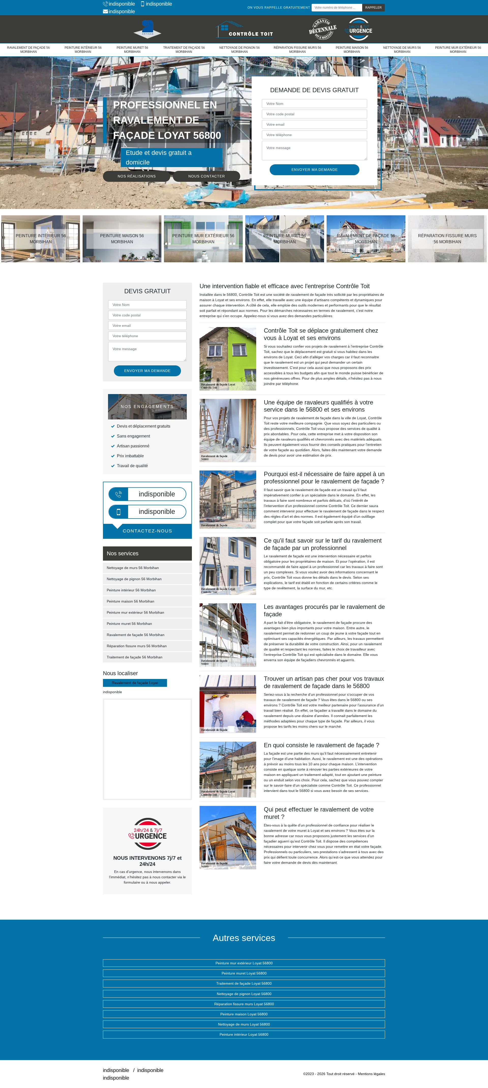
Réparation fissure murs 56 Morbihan (297, 50)
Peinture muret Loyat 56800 (244, 973)
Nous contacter (206, 176)
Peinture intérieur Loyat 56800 (244, 1034)
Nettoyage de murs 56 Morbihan (402, 50)
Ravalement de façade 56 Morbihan (28, 50)
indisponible (122, 4)
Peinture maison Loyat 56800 (244, 1014)
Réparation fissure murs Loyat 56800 (244, 1004)
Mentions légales (371, 1074)
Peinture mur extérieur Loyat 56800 (244, 963)
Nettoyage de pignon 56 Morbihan (239, 50)
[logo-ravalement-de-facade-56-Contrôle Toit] (244, 29)
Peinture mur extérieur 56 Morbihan (458, 50)
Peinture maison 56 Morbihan (352, 50)
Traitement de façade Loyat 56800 (244, 983)
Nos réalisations (137, 176)
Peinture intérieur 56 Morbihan (83, 50)
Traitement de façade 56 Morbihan (184, 50)
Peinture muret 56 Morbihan (132, 50)
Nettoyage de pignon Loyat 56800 (244, 994)
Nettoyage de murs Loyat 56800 (244, 1024)
